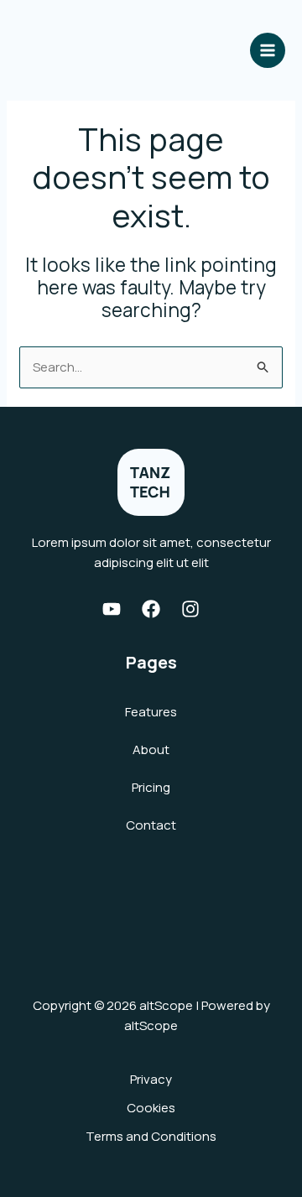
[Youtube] (111, 609)
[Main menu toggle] (268, 51)
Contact (151, 825)
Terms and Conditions (151, 1136)
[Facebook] (151, 609)
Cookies (151, 1107)
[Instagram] (190, 609)
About (151, 749)
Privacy (151, 1079)
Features (151, 712)
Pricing (151, 787)
